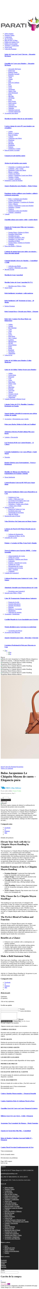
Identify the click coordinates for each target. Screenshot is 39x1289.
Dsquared (11, 377)
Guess (10, 334)
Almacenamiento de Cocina (16, 556)
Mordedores (12, 610)
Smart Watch (8, 288)
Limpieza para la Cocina (15, 568)
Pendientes (11, 145)
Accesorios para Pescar (15, 630)
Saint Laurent (12, 103)
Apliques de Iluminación (15, 534)
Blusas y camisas (13, 172)
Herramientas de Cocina (15, 566)
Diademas (11, 140)
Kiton (10, 94)
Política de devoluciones (12, 1251)
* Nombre (22, 1009)
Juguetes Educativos (14, 604)
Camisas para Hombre (15, 200)
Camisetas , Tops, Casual (15, 168)
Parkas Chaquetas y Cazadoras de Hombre (21, 202)
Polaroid (10, 389)
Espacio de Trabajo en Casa (16, 509)
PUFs (6, 1246)
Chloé (10, 77)
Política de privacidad (11, 44)
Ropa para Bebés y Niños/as (13, 246)
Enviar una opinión (7, 1021)
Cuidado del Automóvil (12, 573)
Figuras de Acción (13, 602)
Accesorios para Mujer (11, 113)
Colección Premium (10, 49)
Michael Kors (12, 341)
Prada (10, 99)
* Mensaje (20, 1019)
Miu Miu (11, 96)
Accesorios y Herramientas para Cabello (17, 419)
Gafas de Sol (8, 355)
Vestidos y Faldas (13, 177)
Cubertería (11, 561)
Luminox (11, 340)
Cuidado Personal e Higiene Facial (15, 399)
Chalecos (11, 209)
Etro (9, 84)
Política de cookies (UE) (12, 42)
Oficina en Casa (9, 507)
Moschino (11, 387)
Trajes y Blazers (13, 204)
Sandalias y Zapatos (14, 207)
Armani (10, 326)
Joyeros (10, 142)
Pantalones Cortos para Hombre (17, 211)
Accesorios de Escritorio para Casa (18, 500)
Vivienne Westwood (14, 111)
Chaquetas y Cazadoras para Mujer (18, 167)
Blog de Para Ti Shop (11, 40)
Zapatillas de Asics (14, 236)
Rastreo (7, 1253)
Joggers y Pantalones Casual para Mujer (20, 175)
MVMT (10, 343)
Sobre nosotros (9, 33)
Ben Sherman (12, 328)
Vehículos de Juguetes (14, 612)
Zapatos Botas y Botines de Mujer (18, 232)
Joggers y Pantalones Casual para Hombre (21, 205)
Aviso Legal (8, 47)
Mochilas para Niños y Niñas (17, 286)
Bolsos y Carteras (13, 133)
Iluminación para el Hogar (12, 516)
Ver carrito (4, 1284)
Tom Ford (11, 105)
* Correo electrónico (25, 1011)
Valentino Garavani (14, 110)
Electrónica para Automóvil (16, 591)
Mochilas (11, 143)
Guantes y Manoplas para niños (17, 268)
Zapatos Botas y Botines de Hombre (19, 242)
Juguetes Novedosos (14, 605)
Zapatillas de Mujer (14, 241)
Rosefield (11, 350)
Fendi (10, 86)
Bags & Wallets (13, 135)
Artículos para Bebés (14, 266)
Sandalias (11, 244)
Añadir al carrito (6, 800)
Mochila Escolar (9, 269)
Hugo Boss (11, 336)
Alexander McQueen (14, 69)
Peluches (11, 607)
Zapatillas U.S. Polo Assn (16, 239)
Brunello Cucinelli (13, 74)
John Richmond (13, 93)
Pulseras (10, 147)
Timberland (11, 353)
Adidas (10, 324)
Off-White (11, 98)
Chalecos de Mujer (14, 173)
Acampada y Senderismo (12, 614)
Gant (9, 378)
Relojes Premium (10, 306)
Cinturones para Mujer (15, 138)
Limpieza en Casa (13, 497)
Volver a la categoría (7, 768)
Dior (9, 81)
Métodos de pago (10, 1248)
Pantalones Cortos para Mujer (17, 170)
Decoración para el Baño (15, 502)
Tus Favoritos (9, 39)
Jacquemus (11, 89)
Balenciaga (11, 70)
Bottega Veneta (12, 72)
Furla (9, 333)
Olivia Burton (12, 345)
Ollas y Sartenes (13, 569)
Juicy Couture (12, 338)
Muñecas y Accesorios (15, 609)
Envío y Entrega (9, 1249)
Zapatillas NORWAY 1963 (16, 237)
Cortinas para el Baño (14, 506)
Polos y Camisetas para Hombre (17, 199)
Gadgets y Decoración (11, 437)
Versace (10, 392)
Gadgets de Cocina (14, 564)
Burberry (11, 76)
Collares (10, 136)
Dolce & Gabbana (13, 82)
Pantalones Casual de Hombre (14, 180)
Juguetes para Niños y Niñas (13, 593)
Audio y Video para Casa (15, 499)
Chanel (10, 79)
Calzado (7, 214)
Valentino (11, 108)
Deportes (7, 457)
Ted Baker (11, 351)
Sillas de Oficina (13, 514)
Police (10, 346)
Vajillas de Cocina (13, 557)
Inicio (2, 767)
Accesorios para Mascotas (12, 632)
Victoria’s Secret (13, 394)
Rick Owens (12, 101)
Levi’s (10, 385)
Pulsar (10, 348)
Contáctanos (8, 37)
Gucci (10, 87)
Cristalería (11, 571)
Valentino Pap (12, 106)
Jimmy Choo (12, 91)
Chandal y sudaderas (14, 179)
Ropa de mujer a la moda (12, 150)
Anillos (10, 131)
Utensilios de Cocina (11, 537)
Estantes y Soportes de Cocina (17, 563)
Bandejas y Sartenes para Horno (18, 559)
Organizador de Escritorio (16, 512)
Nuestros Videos (9, 35)
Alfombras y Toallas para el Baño (18, 504)
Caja (8, 1284)
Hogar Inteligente (10, 477)
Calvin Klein (12, 375)
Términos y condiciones (12, 45)
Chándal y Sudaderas (14, 212)
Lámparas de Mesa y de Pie (16, 536)
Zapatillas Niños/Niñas (15, 234)
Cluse (10, 331)
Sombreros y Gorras (14, 148)
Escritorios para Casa (14, 511)
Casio (10, 329)
